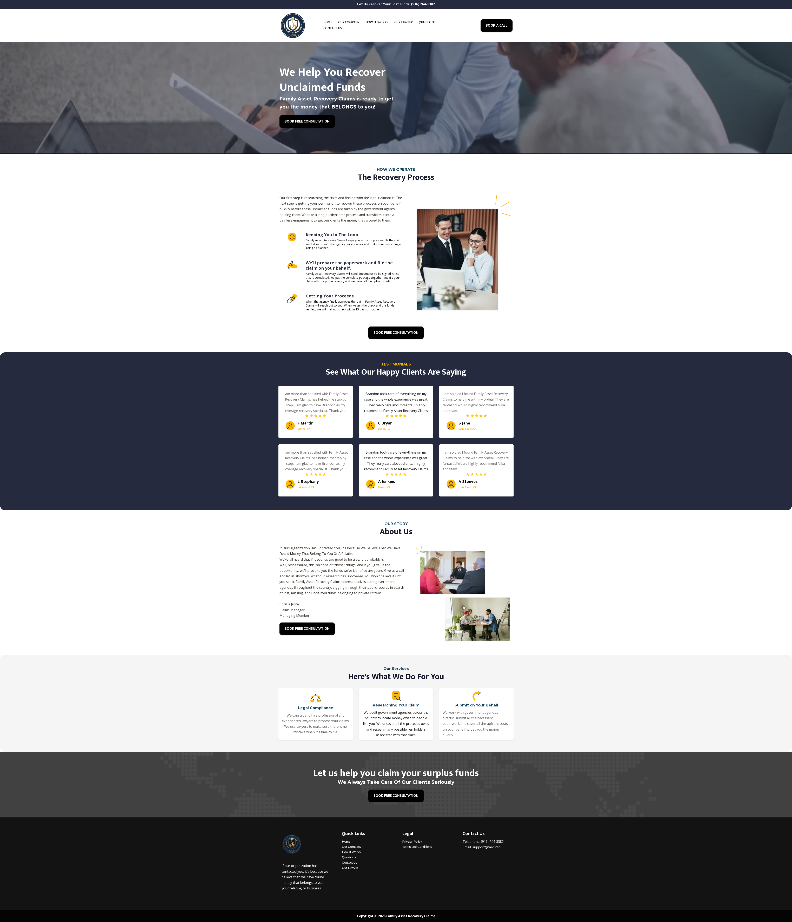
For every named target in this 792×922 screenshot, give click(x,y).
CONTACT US (332, 28)
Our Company (351, 846)
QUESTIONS (427, 22)
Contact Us (349, 862)
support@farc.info (486, 847)
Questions (349, 857)
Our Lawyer (350, 867)
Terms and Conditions (417, 846)
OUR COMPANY (348, 22)
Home (346, 841)
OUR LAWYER (403, 22)
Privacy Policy (412, 841)
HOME (327, 22)
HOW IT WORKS (377, 22)
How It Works (351, 852)
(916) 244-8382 (492, 841)
